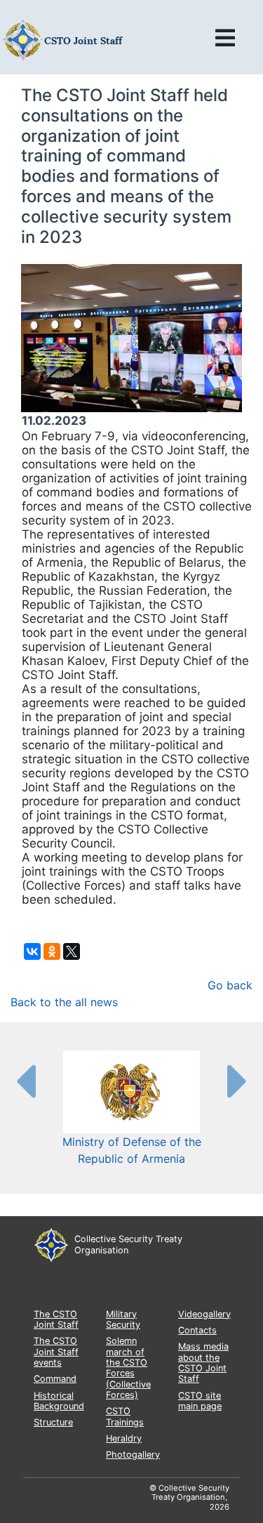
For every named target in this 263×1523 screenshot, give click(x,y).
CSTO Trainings (125, 1416)
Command (55, 1378)
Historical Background (59, 1400)
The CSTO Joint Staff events (56, 1352)
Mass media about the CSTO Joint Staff (203, 1362)
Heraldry (124, 1438)
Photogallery (133, 1454)
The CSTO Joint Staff (56, 1319)
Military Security (123, 1319)
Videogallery (204, 1314)
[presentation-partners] (25, 1081)
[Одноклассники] (51, 951)
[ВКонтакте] (32, 951)
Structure (53, 1422)
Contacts (197, 1330)
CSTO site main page (200, 1400)
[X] (71, 951)
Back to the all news (64, 1002)
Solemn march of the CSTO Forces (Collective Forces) (128, 1368)
